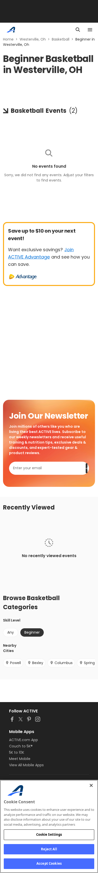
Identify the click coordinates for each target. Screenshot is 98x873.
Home (8, 39)
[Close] (91, 785)
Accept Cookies (49, 863)
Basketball (60, 39)
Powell (15, 662)
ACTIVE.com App (23, 739)
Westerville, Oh (33, 39)
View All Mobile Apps (26, 765)
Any (10, 632)
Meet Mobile (19, 758)
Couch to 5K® (21, 746)
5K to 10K (16, 752)
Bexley (37, 662)
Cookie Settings (49, 834)
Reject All (49, 849)
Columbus (64, 662)
